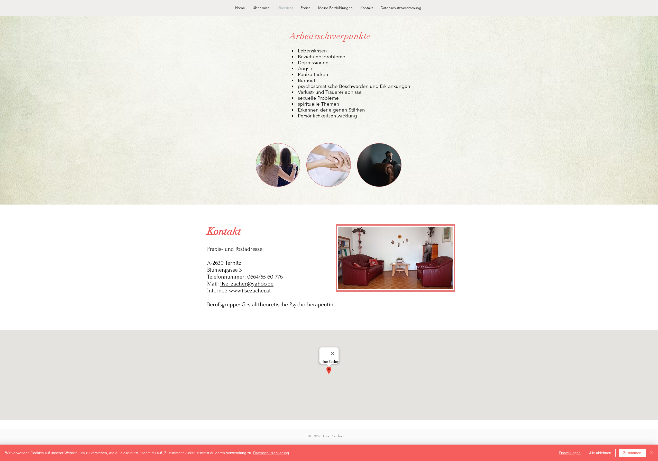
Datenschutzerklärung (271, 452)
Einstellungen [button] (570, 452)
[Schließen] (652, 453)
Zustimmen (632, 452)
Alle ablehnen (600, 452)
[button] (278, 165)
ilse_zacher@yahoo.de (246, 283)
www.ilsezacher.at (250, 290)
